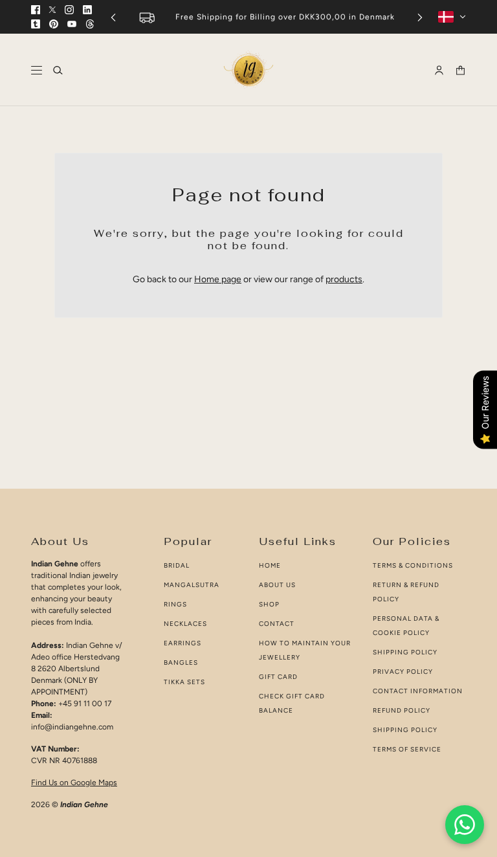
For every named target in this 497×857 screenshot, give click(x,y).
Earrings (182, 643)
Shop (269, 604)
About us (277, 585)
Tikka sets (184, 682)
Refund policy (401, 710)
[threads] (90, 24)
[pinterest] (54, 24)
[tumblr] (35, 24)
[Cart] (460, 70)
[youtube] (72, 24)
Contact (276, 623)
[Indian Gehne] (248, 70)
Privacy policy (403, 671)
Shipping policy (405, 730)
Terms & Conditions (413, 565)
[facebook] (35, 10)
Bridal (177, 565)
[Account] (439, 70)
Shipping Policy (405, 652)
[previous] (113, 17)
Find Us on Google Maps (74, 782)
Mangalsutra (191, 585)
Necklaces (185, 623)
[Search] (57, 70)
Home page (217, 279)
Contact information (418, 691)
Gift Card (278, 677)
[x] (52, 10)
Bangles (181, 662)
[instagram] (69, 10)
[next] (420, 17)
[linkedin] (87, 10)
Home (270, 565)
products (344, 279)
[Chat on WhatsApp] (464, 824)
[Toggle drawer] (36, 70)
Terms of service (407, 749)
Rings (175, 604)
